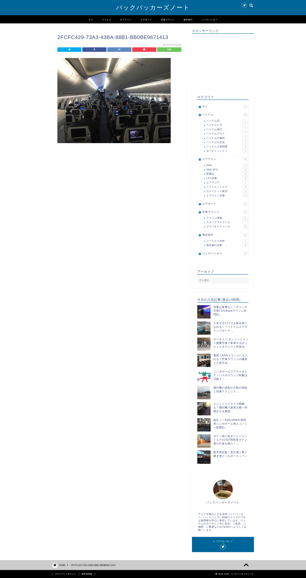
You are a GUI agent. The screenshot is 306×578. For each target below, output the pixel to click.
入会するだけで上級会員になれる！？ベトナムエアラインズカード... (230, 327)
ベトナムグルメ (226, 133)
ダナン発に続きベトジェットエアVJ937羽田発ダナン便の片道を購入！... (230, 440)
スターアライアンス (226, 222)
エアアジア (226, 182)
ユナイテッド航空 (226, 191)
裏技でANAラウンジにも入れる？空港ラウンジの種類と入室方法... (230, 359)
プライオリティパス (226, 226)
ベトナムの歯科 (226, 138)
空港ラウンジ (168, 19)
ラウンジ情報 (226, 218)
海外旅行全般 (226, 245)
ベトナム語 (226, 120)
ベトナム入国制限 (226, 146)
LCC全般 (226, 178)
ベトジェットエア (226, 187)
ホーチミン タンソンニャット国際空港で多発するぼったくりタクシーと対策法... (230, 343)
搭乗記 (226, 174)
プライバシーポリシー (65, 574)
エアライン (126, 19)
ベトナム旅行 (226, 129)
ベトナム (106, 19)
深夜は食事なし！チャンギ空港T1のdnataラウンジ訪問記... (230, 310)
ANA (226, 165)
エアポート (146, 19)
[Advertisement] (223, 61)
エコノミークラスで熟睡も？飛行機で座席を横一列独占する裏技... (230, 407)
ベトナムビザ (226, 125)
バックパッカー (210, 19)
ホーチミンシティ (226, 151)
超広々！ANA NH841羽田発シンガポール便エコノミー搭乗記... (230, 423)
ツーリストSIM (226, 241)
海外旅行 (188, 19)
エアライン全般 (226, 195)
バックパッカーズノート (153, 7)
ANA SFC (226, 169)
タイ (91, 19)
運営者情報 (87, 574)
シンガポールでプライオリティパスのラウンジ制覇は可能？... (230, 375)
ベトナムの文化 (226, 142)
